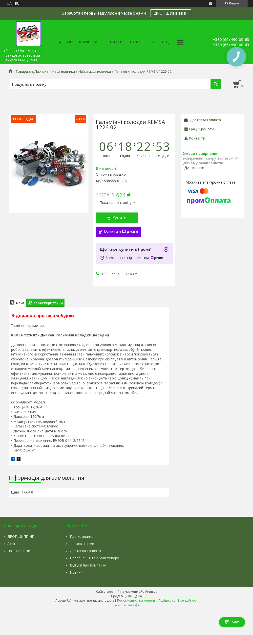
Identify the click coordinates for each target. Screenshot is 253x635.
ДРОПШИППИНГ (170, 13)
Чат (235, 622)
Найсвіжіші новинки (94, 71)
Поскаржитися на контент (136, 600)
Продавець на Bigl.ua (126, 596)
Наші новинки (63, 71)
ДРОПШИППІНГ (20, 536)
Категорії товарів (73, 42)
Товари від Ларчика (32, 71)
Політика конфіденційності (178, 600)
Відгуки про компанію (88, 565)
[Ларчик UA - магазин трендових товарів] (28, 33)
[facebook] (13, 459)
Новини (76, 572)
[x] (19, 459)
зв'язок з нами (82, 543)
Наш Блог (139, 42)
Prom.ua (151, 591)
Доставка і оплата (85, 550)
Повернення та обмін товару (94, 558)
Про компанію (81, 536)
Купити (119, 217)
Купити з (112, 232)
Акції (165, 42)
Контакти (113, 42)
